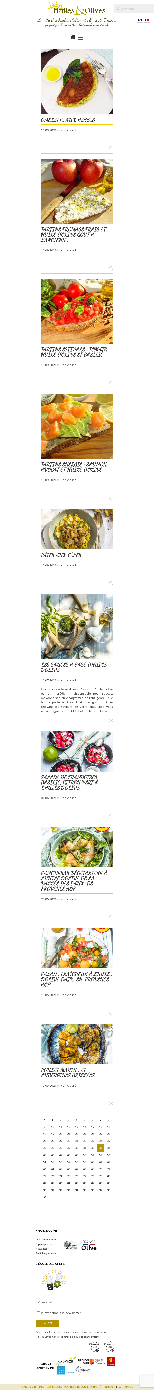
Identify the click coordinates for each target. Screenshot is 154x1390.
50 (84, 1155)
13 (76, 1127)
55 (52, 1162)
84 (68, 1183)
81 (44, 1183)
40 (76, 1148)
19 (52, 1134)
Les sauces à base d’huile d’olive (73, 667)
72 (44, 1176)
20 (60, 1134)
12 (68, 1127)
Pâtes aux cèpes (61, 555)
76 (76, 1176)
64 (52, 1169)
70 (100, 1169)
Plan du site (28, 1387)
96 (92, 1190)
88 (100, 1183)
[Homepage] (73, 36)
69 (92, 1169)
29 (60, 1141)
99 (44, 1197)
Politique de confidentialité (82, 1387)
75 (68, 1176)
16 (100, 1127)
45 (44, 1155)
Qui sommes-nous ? (47, 1239)
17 (108, 1127)
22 (76, 1134)
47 (60, 1155)
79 (100, 1176)
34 (100, 1141)
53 (108, 1155)
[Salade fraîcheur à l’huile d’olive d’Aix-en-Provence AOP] (77, 948)
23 (84, 1134)
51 (92, 1155)
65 (60, 1169)
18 (44, 1134)
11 (60, 1127)
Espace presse (44, 1244)
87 (92, 1183)
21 (68, 1134)
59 (84, 1162)
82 (52, 1183)
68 (84, 1169)
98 (108, 1190)
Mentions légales (50, 1387)
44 (108, 1148)
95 (84, 1190)
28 (52, 1141)
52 (100, 1155)
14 (84, 1127)
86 (84, 1183)
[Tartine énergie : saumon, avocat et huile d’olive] (77, 427)
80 (108, 1176)
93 (68, 1190)
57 (68, 1162)
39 (68, 1148)
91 (52, 1190)
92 (60, 1190)
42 (92, 1148)
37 (52, 1148)
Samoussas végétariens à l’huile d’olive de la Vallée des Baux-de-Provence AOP (74, 881)
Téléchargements (46, 1253)
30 (68, 1141)
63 (44, 1169)
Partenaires (125, 1387)
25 (100, 1134)
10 (52, 1127)
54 (44, 1162)
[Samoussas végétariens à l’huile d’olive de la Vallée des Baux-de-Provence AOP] (77, 847)
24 (92, 1134)
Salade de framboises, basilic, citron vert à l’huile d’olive (69, 782)
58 (76, 1162)
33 (92, 1141)
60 (92, 1162)
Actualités (41, 1248)
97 (100, 1190)
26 (108, 1134)
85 (76, 1183)
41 (84, 1148)
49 (76, 1155)
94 (76, 1190)
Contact (109, 1387)
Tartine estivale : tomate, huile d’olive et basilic (74, 352)
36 (44, 1148)
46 (52, 1155)
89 (108, 1183)
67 (76, 1169)
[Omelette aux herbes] (77, 82)
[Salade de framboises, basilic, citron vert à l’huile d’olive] (77, 752)
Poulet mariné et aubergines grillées (68, 1072)
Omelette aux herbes (68, 120)
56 (60, 1162)
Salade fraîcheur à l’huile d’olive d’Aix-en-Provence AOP (76, 979)
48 (68, 1155)
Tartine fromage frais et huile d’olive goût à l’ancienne (73, 234)
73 (52, 1176)
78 (92, 1176)
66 (68, 1169)
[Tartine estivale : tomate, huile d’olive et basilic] (77, 312)
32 (84, 1141)
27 (44, 1141)
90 (44, 1190)
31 (76, 1141)
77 (84, 1176)
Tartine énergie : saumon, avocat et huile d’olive (74, 467)
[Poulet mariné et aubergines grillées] (77, 1044)
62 (108, 1162)
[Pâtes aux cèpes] (77, 529)
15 (92, 1127)
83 (60, 1183)
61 (100, 1162)
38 (60, 1148)
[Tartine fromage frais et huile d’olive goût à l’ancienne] (77, 192)
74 (60, 1176)
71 (108, 1169)
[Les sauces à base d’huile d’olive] (77, 627)
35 (108, 1141)
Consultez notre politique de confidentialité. (76, 1336)
